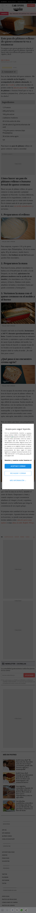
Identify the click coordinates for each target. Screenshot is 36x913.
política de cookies (24, 454)
